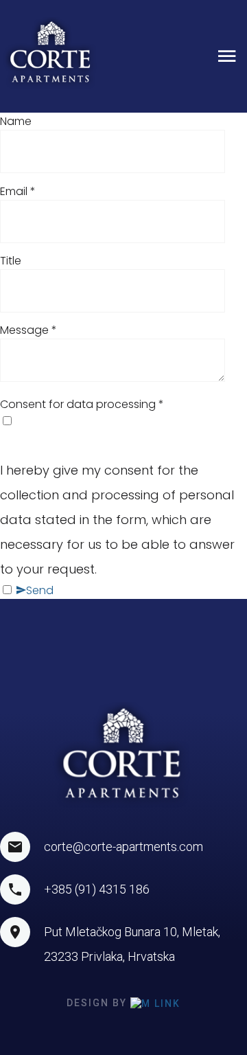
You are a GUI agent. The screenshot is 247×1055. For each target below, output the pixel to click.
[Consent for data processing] (123, 421)
